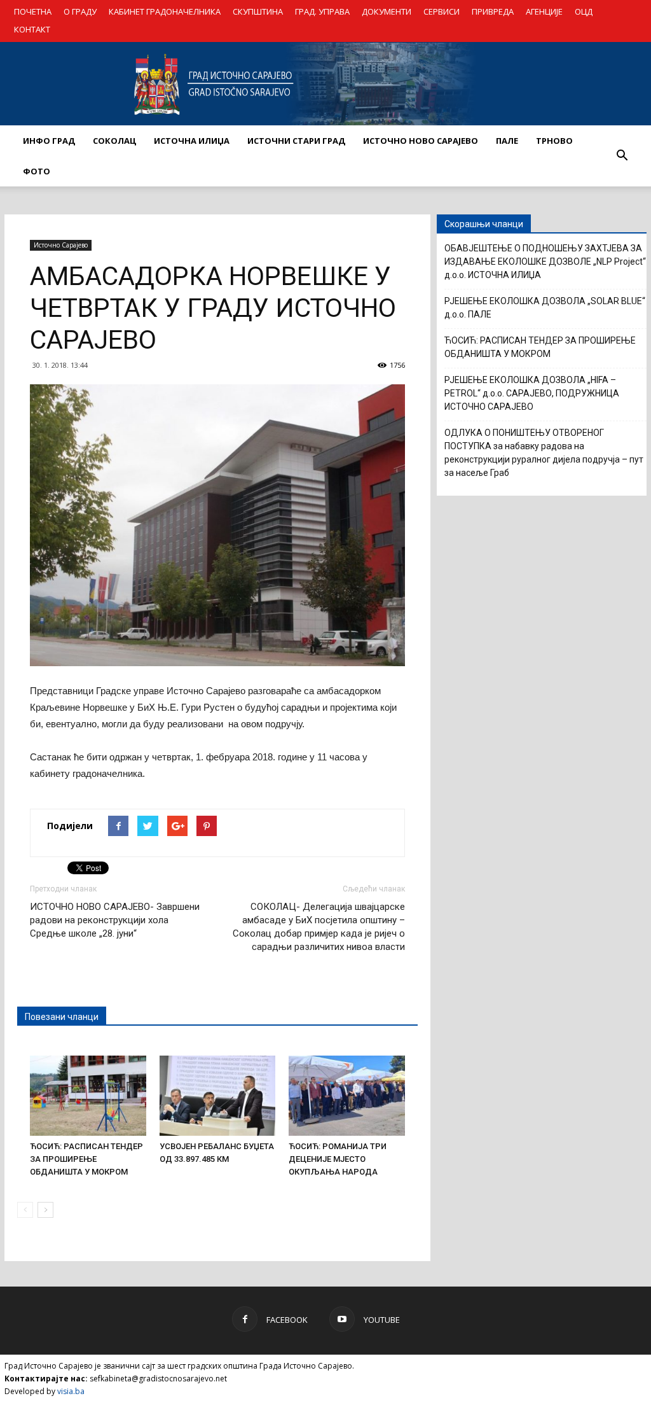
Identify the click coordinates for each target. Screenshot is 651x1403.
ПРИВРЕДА (493, 11)
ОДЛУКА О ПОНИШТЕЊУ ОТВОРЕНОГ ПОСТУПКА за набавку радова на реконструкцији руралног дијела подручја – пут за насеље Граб (543, 453)
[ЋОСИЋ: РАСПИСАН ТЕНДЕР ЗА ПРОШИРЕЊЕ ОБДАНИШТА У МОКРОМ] (88, 1096)
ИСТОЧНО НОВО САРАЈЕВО (420, 140)
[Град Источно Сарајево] (325, 84)
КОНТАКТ (32, 29)
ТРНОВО (554, 140)
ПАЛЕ (507, 140)
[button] (621, 156)
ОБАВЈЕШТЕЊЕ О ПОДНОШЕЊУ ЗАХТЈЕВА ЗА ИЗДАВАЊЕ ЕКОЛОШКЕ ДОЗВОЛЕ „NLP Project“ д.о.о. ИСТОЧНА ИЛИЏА (545, 261)
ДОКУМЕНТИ (386, 11)
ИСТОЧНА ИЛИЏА (192, 140)
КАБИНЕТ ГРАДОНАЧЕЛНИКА (165, 11)
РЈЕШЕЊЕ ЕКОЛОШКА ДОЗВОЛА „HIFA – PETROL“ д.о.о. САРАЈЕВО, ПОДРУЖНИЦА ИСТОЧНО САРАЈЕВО (531, 393)
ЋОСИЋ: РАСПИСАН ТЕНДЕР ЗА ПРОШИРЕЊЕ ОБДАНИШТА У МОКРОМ (86, 1158)
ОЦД (584, 11)
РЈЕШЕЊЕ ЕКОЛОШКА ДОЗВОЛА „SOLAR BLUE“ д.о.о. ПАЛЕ (544, 307)
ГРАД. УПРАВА (322, 11)
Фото (36, 171)
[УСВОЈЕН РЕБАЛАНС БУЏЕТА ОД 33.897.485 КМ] (218, 1096)
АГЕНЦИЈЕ (544, 11)
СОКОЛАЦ (114, 140)
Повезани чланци (62, 1017)
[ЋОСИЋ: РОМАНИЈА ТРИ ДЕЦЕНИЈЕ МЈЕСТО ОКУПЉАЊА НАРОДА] (347, 1096)
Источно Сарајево (61, 245)
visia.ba (71, 1391)
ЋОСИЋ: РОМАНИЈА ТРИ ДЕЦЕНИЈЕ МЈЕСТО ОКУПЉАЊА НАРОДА (338, 1158)
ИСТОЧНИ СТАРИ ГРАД (296, 140)
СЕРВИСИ (441, 11)
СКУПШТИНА (258, 11)
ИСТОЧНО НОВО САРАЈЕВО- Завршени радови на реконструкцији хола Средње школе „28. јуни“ (115, 920)
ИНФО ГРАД (49, 140)
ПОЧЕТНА (32, 11)
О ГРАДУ (80, 11)
